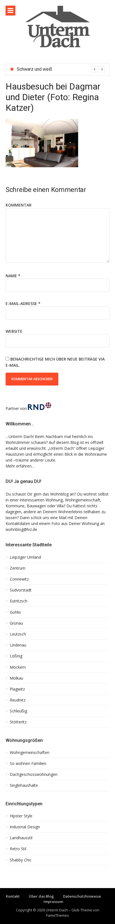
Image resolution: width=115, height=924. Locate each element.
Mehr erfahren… (20, 466)
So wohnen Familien (28, 763)
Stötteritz (18, 721)
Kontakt (13, 896)
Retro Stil (18, 848)
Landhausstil (21, 837)
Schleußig (18, 711)
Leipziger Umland (25, 557)
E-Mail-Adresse (23, 303)
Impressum (53, 901)
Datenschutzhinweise (82, 896)
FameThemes (57, 915)
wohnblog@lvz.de (21, 529)
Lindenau (18, 645)
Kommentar (19, 205)
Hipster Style (21, 815)
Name (13, 275)
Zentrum (17, 568)
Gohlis (15, 612)
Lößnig (16, 656)
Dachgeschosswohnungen (34, 774)
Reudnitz (17, 700)
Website (14, 331)
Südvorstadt (21, 590)
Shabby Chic (21, 860)
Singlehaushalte (24, 785)
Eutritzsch (18, 601)
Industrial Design (25, 826)
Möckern (18, 667)
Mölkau (16, 678)
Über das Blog (41, 896)
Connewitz (19, 579)
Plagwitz (17, 689)
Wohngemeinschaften (29, 752)
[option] (61, 69)
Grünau (16, 623)
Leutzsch (18, 634)
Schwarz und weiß (34, 69)
